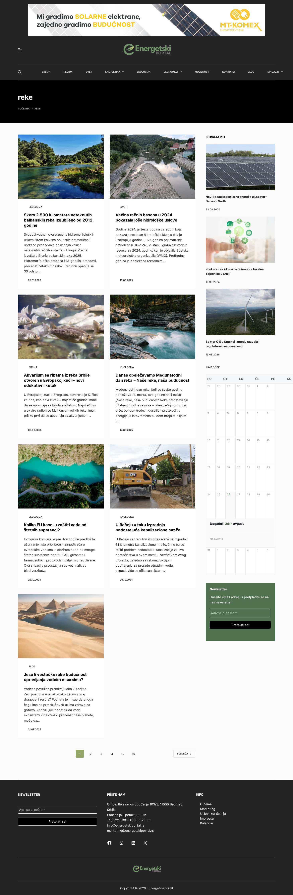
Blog (251, 71)
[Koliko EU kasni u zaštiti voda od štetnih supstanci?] (61, 476)
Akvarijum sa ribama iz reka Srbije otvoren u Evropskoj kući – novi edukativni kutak (57, 380)
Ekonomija (171, 71)
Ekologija (143, 71)
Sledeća (182, 753)
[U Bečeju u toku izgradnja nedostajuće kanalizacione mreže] (152, 476)
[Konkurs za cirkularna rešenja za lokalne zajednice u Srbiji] (240, 240)
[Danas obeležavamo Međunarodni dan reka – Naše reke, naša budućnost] (152, 327)
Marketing (207, 809)
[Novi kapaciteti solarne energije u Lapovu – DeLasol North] (240, 167)
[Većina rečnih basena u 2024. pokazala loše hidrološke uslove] (152, 167)
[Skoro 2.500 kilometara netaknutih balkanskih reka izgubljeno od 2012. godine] (61, 167)
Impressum (208, 818)
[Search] (19, 72)
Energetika (112, 71)
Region (68, 71)
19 (133, 753)
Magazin (273, 71)
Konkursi (228, 71)
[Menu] (20, 50)
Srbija (46, 71)
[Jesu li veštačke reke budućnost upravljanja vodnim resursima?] (61, 626)
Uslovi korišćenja (213, 814)
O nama (206, 804)
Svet (89, 71)
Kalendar (206, 823)
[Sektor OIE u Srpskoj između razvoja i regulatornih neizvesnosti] (240, 312)
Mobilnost (202, 71)
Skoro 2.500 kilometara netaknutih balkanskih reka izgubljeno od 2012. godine (58, 220)
